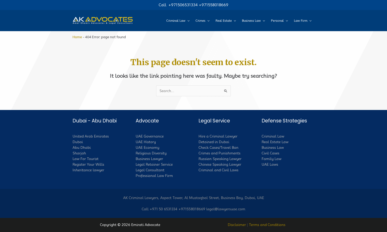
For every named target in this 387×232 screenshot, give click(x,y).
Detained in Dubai (214, 142)
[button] (187, 21)
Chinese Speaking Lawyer (220, 164)
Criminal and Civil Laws (218, 170)
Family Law (271, 159)
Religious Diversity (151, 153)
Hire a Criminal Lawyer (218, 136)
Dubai (78, 142)
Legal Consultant (150, 170)
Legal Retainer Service (154, 164)
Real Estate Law (275, 142)
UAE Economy (147, 148)
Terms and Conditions (267, 225)
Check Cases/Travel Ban (218, 148)
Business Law (273, 148)
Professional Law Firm (154, 176)
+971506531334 (183, 5)
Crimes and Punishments (219, 153)
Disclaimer (237, 225)
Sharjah (79, 153)
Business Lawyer (149, 159)
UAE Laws (270, 164)
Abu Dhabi (82, 148)
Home (77, 37)
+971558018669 (213, 5)
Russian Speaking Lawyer (220, 159)
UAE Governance (150, 136)
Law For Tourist (86, 159)
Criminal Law (273, 136)
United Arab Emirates (91, 136)
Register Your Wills (88, 164)
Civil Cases (270, 153)
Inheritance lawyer (88, 170)
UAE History (146, 142)
